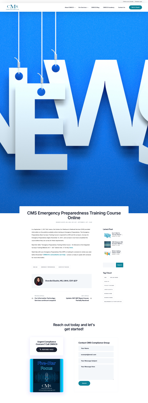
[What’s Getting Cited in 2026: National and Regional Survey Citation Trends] (107, 253)
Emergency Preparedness (48, 267)
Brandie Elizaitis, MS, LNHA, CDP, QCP (66, 222)
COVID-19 (106, 281)
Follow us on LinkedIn (128, 1)
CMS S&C (35, 267)
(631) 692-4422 (47, 349)
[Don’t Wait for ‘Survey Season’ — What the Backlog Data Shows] (107, 235)
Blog (90, 222)
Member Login (138, 1)
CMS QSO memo (114, 277)
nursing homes (108, 297)
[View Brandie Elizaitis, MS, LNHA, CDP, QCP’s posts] (38, 281)
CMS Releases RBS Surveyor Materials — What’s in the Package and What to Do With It (117, 242)
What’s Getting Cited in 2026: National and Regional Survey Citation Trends (117, 251)
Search (119, 265)
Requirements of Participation (113, 301)
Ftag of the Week (109, 285)
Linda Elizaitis (108, 289)
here (71, 247)
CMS (105, 277)
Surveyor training (64, 267)
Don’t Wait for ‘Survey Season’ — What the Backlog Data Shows (117, 233)
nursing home (108, 293)
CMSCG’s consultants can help (54, 255)
